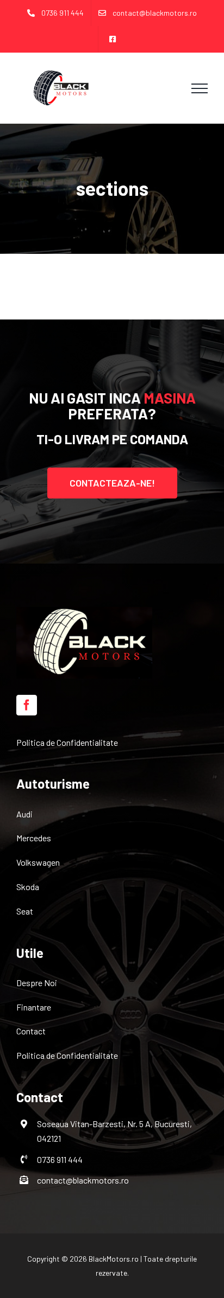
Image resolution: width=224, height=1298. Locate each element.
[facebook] (26, 705)
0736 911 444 (60, 1159)
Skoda (27, 886)
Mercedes (33, 838)
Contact (31, 1031)
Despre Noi (36, 982)
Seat (24, 911)
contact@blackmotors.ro (83, 1180)
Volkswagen (38, 862)
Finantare (33, 1007)
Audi (24, 814)
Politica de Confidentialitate (67, 742)
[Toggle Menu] (199, 88)
